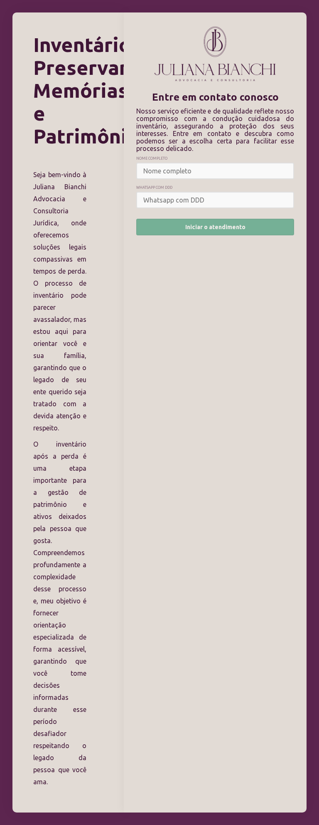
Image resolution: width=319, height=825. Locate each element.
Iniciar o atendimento (215, 227)
